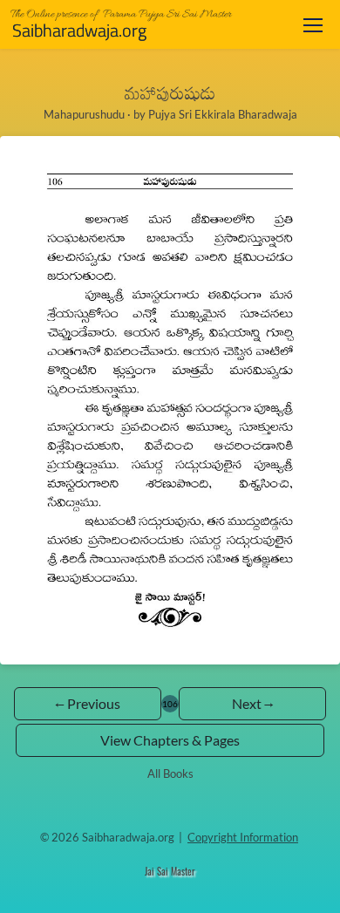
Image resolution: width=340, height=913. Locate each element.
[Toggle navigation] (313, 24)
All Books (170, 773)
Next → (253, 703)
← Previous (87, 703)
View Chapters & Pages (170, 740)
